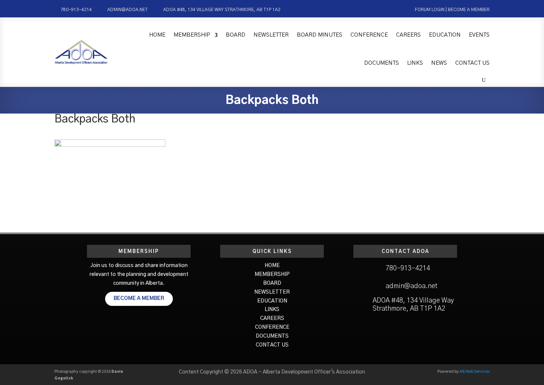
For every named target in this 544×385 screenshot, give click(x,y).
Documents (381, 63)
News (439, 63)
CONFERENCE (272, 327)
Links (415, 63)
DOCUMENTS (272, 336)
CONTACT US (272, 345)
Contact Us (472, 63)
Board (235, 35)
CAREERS (272, 318)
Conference (369, 35)
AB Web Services (475, 371)
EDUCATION (272, 301)
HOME (272, 265)
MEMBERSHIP (272, 274)
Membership (192, 35)
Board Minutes (319, 35)
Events (479, 35)
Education (445, 35)
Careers (408, 35)
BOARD (272, 283)
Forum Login (429, 9)
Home (157, 35)
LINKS (272, 309)
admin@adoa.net (127, 9)
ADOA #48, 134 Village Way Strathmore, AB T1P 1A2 (222, 9)
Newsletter (271, 35)
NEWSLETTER (272, 292)
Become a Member (469, 9)
